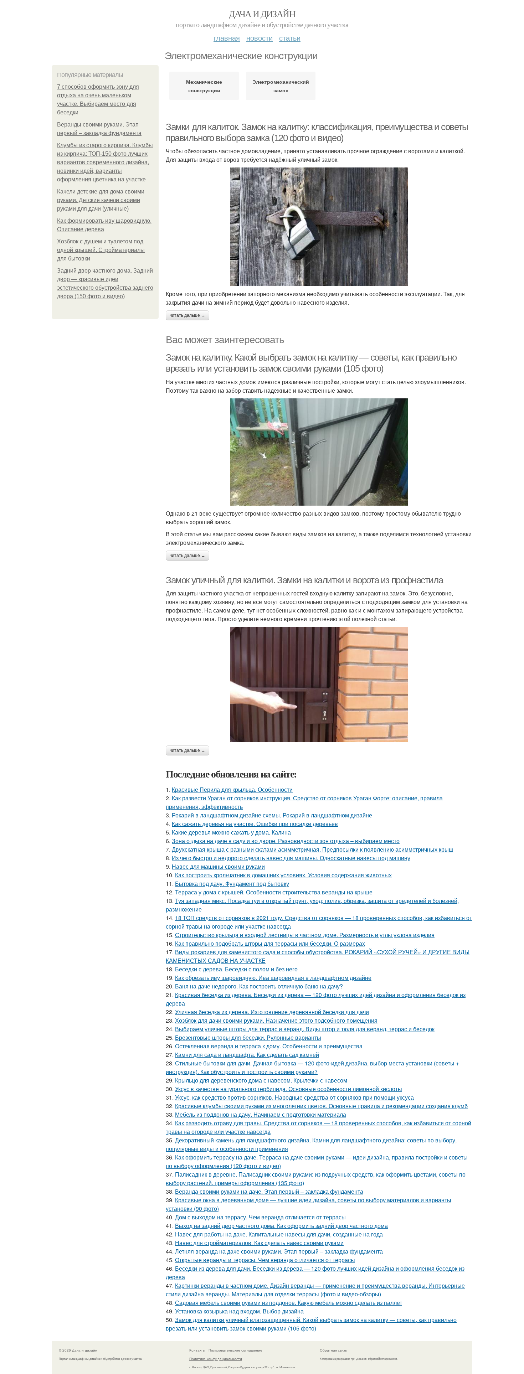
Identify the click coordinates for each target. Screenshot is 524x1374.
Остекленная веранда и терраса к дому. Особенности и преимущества (269, 1046)
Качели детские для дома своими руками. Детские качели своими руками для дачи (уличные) (100, 200)
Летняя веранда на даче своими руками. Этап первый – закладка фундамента (279, 1251)
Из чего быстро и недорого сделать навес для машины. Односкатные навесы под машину (291, 858)
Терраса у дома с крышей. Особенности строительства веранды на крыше (274, 892)
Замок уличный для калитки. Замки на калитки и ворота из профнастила (304, 580)
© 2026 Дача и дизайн (78, 1350)
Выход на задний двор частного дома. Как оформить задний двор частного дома (281, 1225)
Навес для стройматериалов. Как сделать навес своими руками (259, 1243)
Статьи (289, 37)
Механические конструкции (204, 86)
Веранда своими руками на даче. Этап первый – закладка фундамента (269, 1191)
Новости (259, 37)
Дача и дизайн (262, 13)
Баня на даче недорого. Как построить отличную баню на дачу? (259, 986)
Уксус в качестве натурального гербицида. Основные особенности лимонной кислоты (288, 1089)
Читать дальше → (187, 315)
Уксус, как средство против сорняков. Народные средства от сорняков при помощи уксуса (294, 1097)
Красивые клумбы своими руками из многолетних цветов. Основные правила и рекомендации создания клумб (321, 1106)
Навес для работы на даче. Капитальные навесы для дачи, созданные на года (279, 1234)
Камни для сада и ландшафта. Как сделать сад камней (247, 1054)
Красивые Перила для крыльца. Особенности (232, 789)
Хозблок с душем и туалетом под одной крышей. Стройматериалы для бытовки (101, 250)
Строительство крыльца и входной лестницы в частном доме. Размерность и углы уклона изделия (305, 935)
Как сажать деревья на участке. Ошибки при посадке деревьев (255, 824)
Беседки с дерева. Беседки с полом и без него (236, 969)
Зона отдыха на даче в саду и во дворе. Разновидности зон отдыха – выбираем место (286, 841)
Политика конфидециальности (215, 1358)
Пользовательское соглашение (235, 1350)
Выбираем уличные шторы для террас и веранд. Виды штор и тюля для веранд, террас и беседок (305, 1029)
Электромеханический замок (280, 86)
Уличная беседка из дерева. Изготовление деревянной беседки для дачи (272, 1012)
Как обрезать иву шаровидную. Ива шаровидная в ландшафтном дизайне (273, 977)
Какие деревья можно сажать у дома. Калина (231, 832)
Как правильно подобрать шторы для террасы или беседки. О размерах (270, 943)
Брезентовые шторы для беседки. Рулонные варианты (248, 1037)
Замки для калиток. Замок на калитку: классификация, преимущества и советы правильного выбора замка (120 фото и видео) (317, 132)
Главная (227, 37)
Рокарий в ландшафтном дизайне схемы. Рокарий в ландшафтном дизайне (272, 815)
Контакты (197, 1350)
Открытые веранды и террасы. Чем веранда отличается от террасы (265, 1260)
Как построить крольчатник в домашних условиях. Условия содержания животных (283, 875)
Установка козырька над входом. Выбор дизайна (239, 1311)
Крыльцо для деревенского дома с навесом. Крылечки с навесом (261, 1080)
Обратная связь (333, 1350)
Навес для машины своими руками (218, 866)
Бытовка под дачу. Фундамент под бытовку (232, 883)
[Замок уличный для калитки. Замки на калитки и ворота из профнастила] (319, 684)
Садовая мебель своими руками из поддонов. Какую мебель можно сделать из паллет (288, 1302)
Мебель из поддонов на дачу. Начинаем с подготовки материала (260, 1114)
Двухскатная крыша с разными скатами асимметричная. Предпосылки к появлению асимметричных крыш (312, 849)
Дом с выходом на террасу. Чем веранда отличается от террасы (260, 1217)
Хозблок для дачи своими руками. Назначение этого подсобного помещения (276, 1020)
